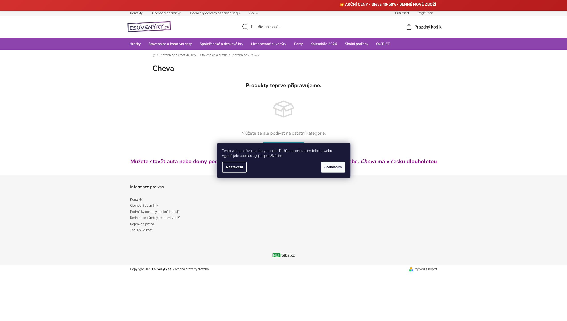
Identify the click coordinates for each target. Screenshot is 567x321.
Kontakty (136, 13)
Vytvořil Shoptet (426, 269)
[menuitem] (135, 43)
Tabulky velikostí (141, 230)
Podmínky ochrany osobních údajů (215, 13)
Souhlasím (333, 167)
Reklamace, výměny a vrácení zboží (155, 218)
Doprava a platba (142, 224)
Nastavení (234, 167)
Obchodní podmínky (166, 13)
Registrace (425, 13)
